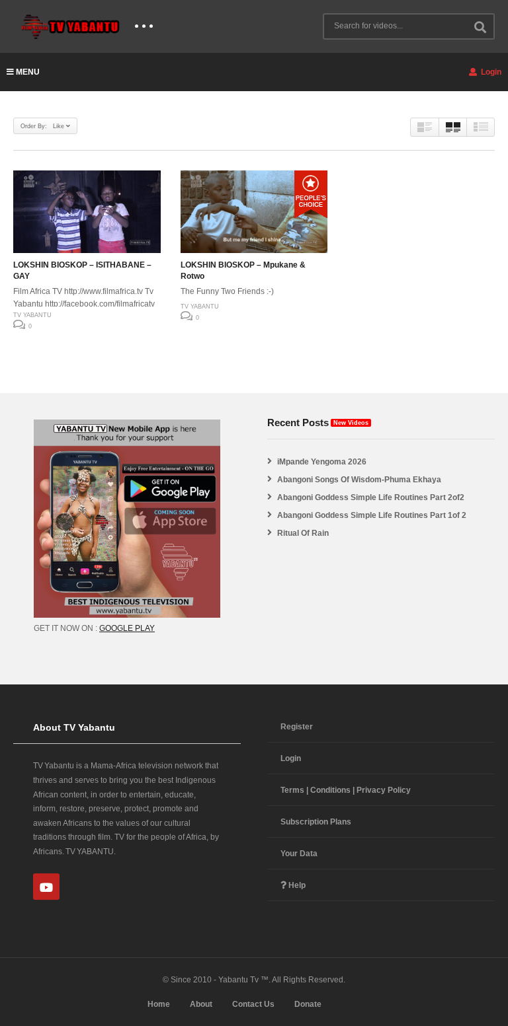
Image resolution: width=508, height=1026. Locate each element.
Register (296, 726)
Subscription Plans (315, 821)
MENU (28, 72)
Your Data (299, 853)
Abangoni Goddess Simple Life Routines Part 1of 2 (371, 515)
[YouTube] (46, 886)
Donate (307, 1004)
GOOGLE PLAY (127, 628)
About (201, 1004)
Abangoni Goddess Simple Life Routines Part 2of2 (370, 497)
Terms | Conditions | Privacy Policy (345, 790)
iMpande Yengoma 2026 (321, 461)
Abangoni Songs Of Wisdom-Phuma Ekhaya (359, 479)
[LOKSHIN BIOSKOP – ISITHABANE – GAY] (87, 211)
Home (159, 1004)
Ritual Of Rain (303, 533)
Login (490, 72)
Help (296, 885)
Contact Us (253, 1004)
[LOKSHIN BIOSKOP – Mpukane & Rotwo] (254, 211)
